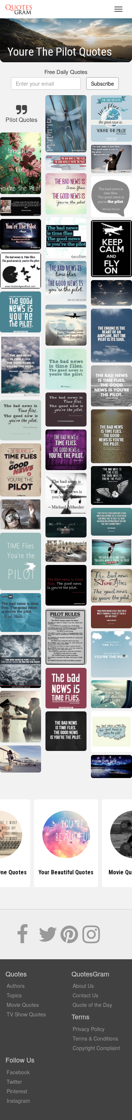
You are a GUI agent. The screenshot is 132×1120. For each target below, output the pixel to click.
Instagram (18, 1100)
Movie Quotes (23, 1004)
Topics (14, 995)
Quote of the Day (92, 1004)
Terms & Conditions (95, 1038)
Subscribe (102, 83)
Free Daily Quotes (66, 71)
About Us (83, 985)
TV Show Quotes (26, 1014)
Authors (16, 985)
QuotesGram (19, 9)
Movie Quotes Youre (66, 872)
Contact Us (85, 995)
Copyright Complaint (96, 1048)
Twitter (14, 1081)
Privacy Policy (88, 1028)
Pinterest (17, 1091)
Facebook (18, 1072)
